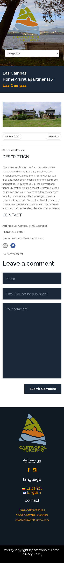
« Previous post (12, 136)
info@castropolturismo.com (32, 520)
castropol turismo (46, 550)
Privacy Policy (32, 554)
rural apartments (33, 79)
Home (9, 79)
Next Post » (54, 136)
